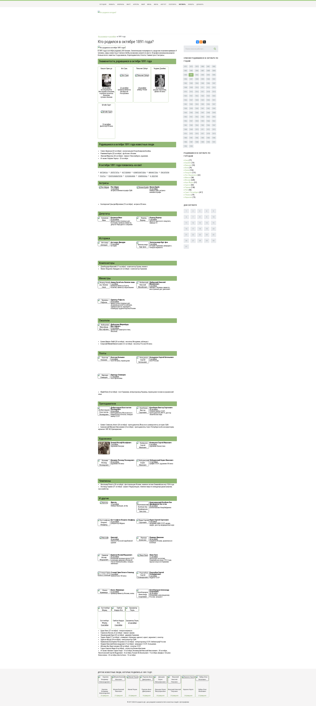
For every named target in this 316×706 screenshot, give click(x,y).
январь (112, 4)
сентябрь (172, 4)
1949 (213, 112)
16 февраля (146, 696)
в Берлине (187, 163)
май (143, 4)
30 (213, 241)
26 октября (115, 557)
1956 (185, 121)
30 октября (153, 409)
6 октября (114, 359)
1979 (213, 133)
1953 (202, 117)
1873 (185, 66)
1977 (202, 133)
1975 (191, 133)
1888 (208, 71)
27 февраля (119, 696)
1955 (213, 117)
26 (186, 241)
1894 (208, 75)
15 (213, 223)
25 (213, 235)
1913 (213, 87)
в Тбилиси (187, 195)
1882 (213, 66)
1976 (196, 133)
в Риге (186, 190)
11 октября (153, 557)
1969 (191, 129)
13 (200, 223)
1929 (202, 100)
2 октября (153, 219)
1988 (196, 142)
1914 (185, 92)
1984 (208, 138)
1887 (202, 71)
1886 (196, 71)
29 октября (153, 189)
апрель (136, 4)
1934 (196, 104)
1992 (185, 146)
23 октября (106, 88)
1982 (196, 138)
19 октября (115, 244)
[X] (204, 41)
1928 (196, 100)
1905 (202, 83)
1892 (196, 75)
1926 (185, 100)
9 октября (153, 244)
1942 (208, 108)
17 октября (115, 376)
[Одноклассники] (200, 41)
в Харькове (188, 197)
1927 (191, 100)
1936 (208, 104)
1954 (208, 117)
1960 (208, 121)
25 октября (115, 462)
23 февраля (105, 696)
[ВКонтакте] (197, 41)
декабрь (200, 4)
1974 (185, 133)
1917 (202, 92)
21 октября (124, 88)
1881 (208, 66)
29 (206, 241)
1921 (191, 96)
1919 (213, 92)
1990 (208, 142)
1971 (202, 129)
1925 (213, 96)
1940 (196, 108)
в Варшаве (188, 165)
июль (156, 4)
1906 (208, 83)
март (129, 4)
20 (213, 229)
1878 (196, 66)
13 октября (115, 189)
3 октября (104, 625)
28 (200, 241)
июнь (149, 4)
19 (206, 229)
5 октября (153, 286)
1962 (185, 125)
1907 (213, 83)
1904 (196, 83)
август (163, 4)
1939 (191, 108)
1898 (196, 79)
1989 (202, 142)
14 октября (142, 88)
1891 (191, 75)
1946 (196, 112)
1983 (202, 138)
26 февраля (160, 696)
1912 (208, 87)
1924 (208, 96)
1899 (202, 79)
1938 (185, 108)
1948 (208, 112)
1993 (191, 146)
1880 (202, 66)
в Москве (187, 180)
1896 (185, 79)
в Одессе (187, 185)
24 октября (115, 301)
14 (206, 223)
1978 (208, 133)
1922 (196, 96)
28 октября (153, 539)
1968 (185, 129)
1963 (191, 125)
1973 (213, 129)
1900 (208, 79)
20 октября (160, 88)
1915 (191, 92)
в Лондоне (188, 172)
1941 (202, 108)
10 (213, 217)
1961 (213, 121)
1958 (196, 121)
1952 (196, 117)
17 (193, 229)
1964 (196, 125)
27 (193, 241)
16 (186, 229)
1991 (213, 142)
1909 (191, 87)
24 (206, 235)
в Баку (186, 160)
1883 (185, 71)
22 (193, 235)
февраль (120, 4)
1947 (202, 112)
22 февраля (202, 696)
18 (200, 229)
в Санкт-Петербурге (191, 192)
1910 (196, 87)
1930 (208, 100)
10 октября (115, 522)
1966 (208, 125)
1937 (213, 104)
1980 (185, 138)
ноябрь (191, 4)
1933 (191, 104)
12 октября (106, 124)
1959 (202, 121)
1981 (191, 138)
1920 (185, 96)
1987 (191, 142)
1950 (185, 117)
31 (186, 246)
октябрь (182, 4)
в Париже (187, 187)
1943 (213, 108)
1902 (185, 83)
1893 (202, 75)
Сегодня (102, 4)
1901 (213, 79)
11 (186, 223)
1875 (191, 66)
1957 (191, 121)
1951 (191, 117)
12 (193, 223)
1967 (213, 125)
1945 (191, 112)
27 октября (132, 623)
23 (200, 235)
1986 (185, 142)
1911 (202, 87)
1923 (202, 96)
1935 (202, 104)
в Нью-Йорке (189, 182)
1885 (191, 71)
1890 (185, 75)
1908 (185, 87)
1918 (208, 92)
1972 (208, 129)
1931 (213, 100)
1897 (191, 79)
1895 (213, 75)
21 (186, 235)
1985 (213, 138)
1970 (196, 129)
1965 (202, 125)
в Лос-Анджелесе (190, 175)
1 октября (114, 284)
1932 (185, 104)
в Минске (187, 177)
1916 (196, 92)
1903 (191, 83)
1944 (185, 112)
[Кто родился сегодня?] (107, 12)
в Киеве (186, 170)
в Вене (186, 168)
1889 (213, 71)
